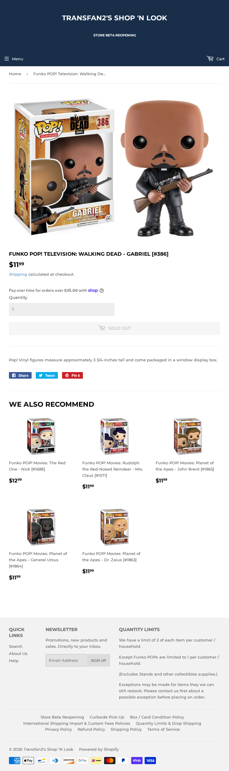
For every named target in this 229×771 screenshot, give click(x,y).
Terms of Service (163, 729)
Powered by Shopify (99, 749)
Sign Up (98, 660)
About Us (18, 653)
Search (15, 646)
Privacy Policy (58, 729)
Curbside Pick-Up (107, 717)
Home (15, 73)
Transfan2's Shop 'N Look (114, 18)
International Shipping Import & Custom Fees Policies (76, 723)
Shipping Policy (126, 729)
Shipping (18, 274)
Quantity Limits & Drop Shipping (168, 723)
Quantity (18, 297)
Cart (220, 58)
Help (13, 660)
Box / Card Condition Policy (157, 717)
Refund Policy (91, 729)
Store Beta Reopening (62, 717)
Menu (17, 58)
